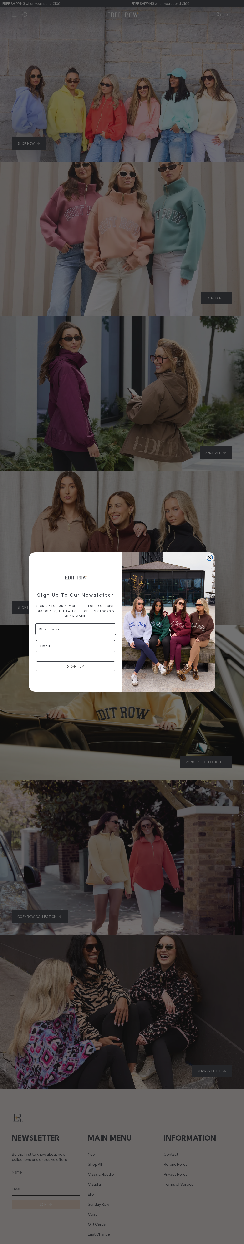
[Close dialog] (210, 558)
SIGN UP (75, 666)
